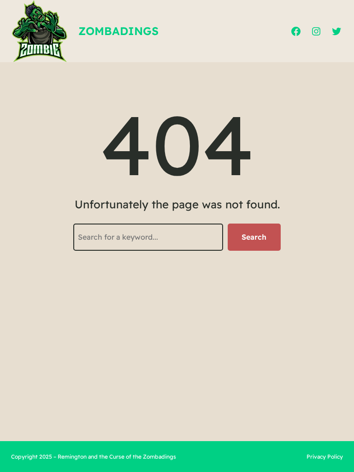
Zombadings (118, 31)
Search (254, 237)
